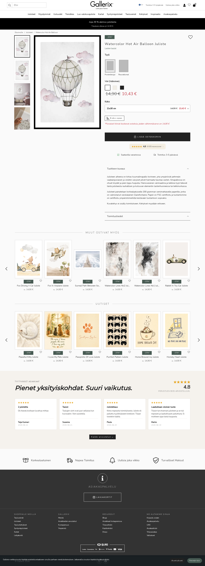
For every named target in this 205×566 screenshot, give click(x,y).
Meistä (60, 518)
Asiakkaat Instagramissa (112, 521)
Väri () (112, 81)
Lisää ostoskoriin (149, 137)
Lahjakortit (104, 497)
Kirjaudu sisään (153, 518)
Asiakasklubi (152, 528)
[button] (9, 5)
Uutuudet (57, 14)
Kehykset (143, 14)
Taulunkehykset (20, 525)
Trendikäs (69, 14)
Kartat (101, 14)
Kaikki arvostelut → (102, 437)
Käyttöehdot (107, 528)
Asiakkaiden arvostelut (67, 521)
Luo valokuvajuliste (86, 14)
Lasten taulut (110, 48)
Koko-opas (115, 118)
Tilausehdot (107, 525)
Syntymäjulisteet (114, 14)
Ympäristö (62, 528)
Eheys (104, 532)
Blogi (104, 518)
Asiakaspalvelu (170, 14)
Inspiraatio (155, 14)
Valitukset (151, 535)
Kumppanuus (63, 525)
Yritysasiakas (152, 532)
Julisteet (31, 14)
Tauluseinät (130, 14)
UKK (149, 525)
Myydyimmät (44, 14)
